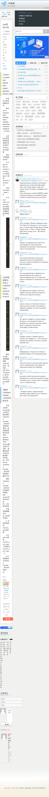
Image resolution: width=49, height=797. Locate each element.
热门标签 (19, 97)
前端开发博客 (22, 148)
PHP (4, 14)
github (28, 110)
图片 (29, 104)
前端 (38, 107)
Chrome (35, 102)
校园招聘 (41, 113)
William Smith (24, 201)
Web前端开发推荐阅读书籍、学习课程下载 (30, 69)
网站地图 (28, 788)
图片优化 (26, 102)
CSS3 (18, 101)
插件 (44, 104)
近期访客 (19, 154)
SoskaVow (23, 218)
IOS (17, 120)
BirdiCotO (23, 298)
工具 (44, 107)
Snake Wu (23, 210)
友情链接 (22, 18)
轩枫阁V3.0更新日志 (25, 16)
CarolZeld (23, 346)
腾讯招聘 (29, 116)
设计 (31, 120)
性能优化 (19, 113)
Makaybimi (23, 357)
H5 (17, 110)
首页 (3, 12)
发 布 (7, 724)
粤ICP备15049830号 (38, 788)
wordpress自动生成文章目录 (28, 85)
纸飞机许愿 (22, 72)
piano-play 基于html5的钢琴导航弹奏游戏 (34, 203)
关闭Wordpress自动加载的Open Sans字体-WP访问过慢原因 (30, 75)
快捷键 (18, 107)
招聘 (32, 107)
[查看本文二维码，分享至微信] (4, 584)
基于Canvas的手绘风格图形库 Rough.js (33, 219)
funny (20, 88)
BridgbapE (23, 237)
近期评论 (19, 175)
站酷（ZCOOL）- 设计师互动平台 (29, 133)
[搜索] (46, 31)
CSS (18, 116)
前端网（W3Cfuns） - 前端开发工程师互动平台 (32, 136)
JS (26, 119)
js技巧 (34, 110)
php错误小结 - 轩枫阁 (6, 588)
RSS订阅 (22, 21)
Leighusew (23, 252)
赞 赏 (8, 619)
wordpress (37, 104)
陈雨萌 (9, 735)
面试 (40, 110)
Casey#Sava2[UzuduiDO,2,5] (29, 179)
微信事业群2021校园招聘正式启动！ (32, 181)
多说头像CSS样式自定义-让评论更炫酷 (30, 91)
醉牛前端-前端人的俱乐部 (26, 145)
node (21, 110)
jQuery (27, 113)
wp (21, 119)
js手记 (37, 116)
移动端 (25, 107)
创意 (24, 104)
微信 (33, 113)
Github (21, 24)
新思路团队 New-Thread (26, 142)
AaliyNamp (23, 386)
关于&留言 (21, 66)
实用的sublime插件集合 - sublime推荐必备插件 (30, 81)
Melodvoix (23, 285)
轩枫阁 (8, 3)
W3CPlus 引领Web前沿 (25, 130)
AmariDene (23, 331)
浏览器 (18, 104)
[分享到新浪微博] (7, 584)
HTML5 (43, 102)
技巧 (43, 116)
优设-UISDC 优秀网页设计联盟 (28, 139)
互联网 (8, 12)
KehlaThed (23, 314)
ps (22, 116)
